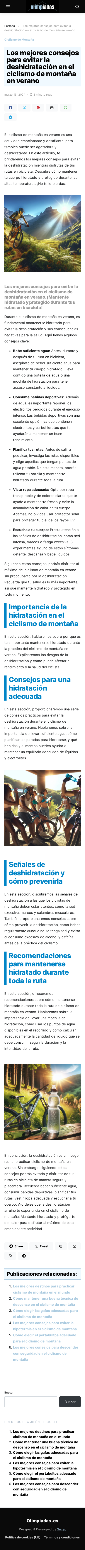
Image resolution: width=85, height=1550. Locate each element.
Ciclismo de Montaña (19, 39)
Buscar (9, 1392)
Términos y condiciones (62, 1537)
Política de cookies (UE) (23, 1537)
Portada (9, 25)
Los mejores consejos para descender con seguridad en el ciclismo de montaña (45, 1353)
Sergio (61, 1529)
